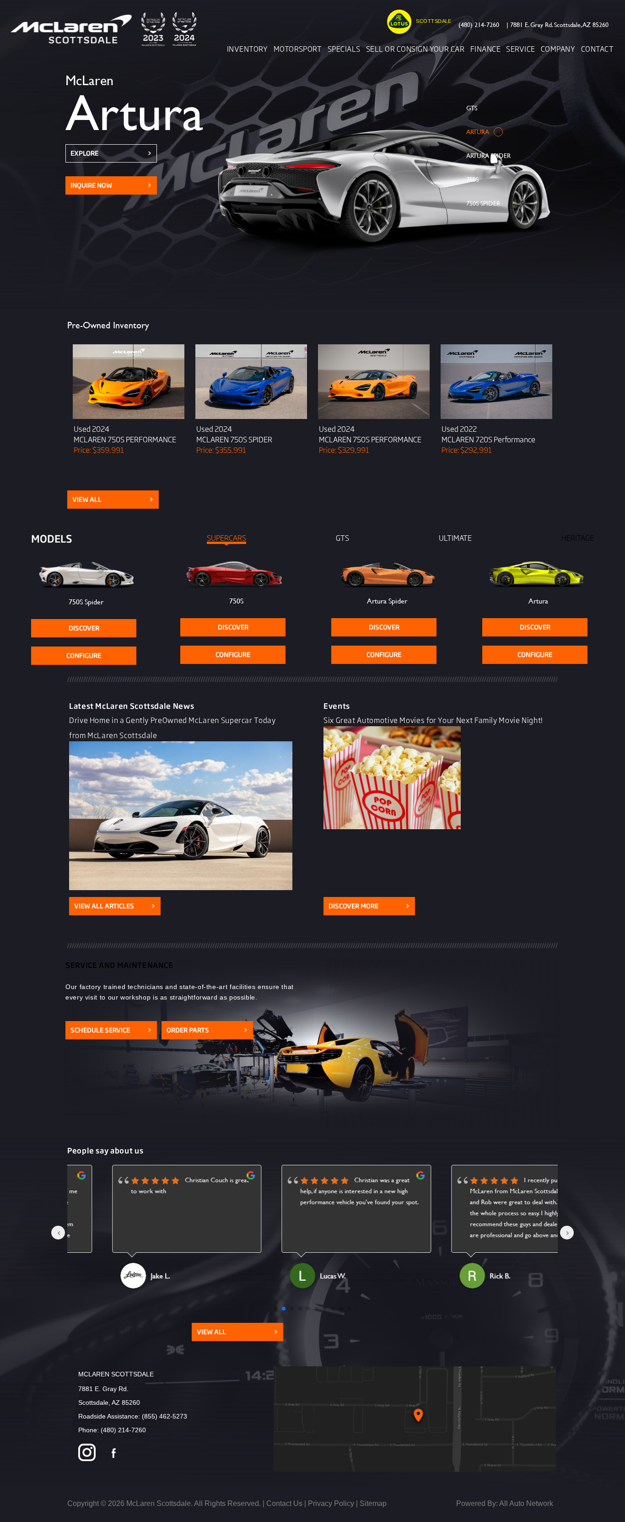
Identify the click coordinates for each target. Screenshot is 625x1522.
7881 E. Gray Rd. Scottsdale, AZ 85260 (557, 24)
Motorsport (298, 48)
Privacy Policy (331, 1503)
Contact (597, 48)
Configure (83, 655)
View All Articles (115, 906)
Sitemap (373, 1503)
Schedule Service (111, 1030)
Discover (84, 628)
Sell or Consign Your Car (415, 48)
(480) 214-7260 (478, 24)
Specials (344, 48)
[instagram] (87, 1453)
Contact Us (284, 1503)
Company (558, 48)
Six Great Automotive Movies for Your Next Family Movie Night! (433, 719)
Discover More (369, 906)
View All (113, 499)
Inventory (247, 48)
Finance (485, 48)
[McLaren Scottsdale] (106, 29)
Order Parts (207, 1030)
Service (520, 48)
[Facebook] (114, 1453)
